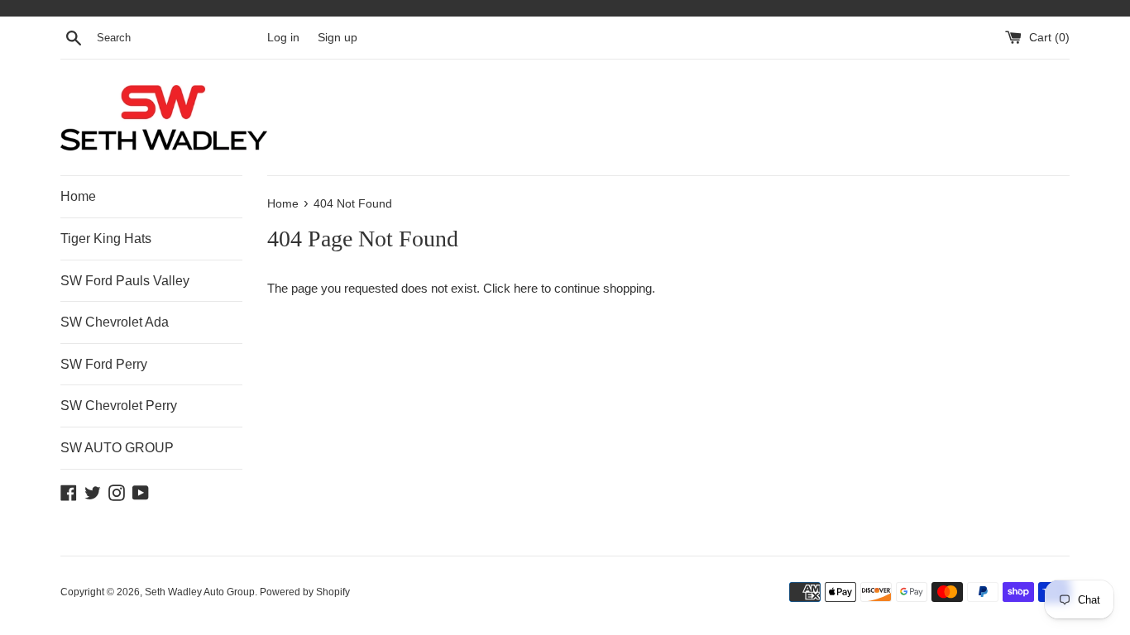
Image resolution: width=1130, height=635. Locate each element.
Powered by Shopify (305, 592)
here (526, 288)
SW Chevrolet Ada (114, 322)
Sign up (337, 37)
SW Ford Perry (103, 364)
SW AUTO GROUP (117, 448)
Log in (283, 37)
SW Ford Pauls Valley (124, 281)
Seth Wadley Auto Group (200, 592)
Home (78, 196)
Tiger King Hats (105, 239)
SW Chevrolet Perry (118, 406)
